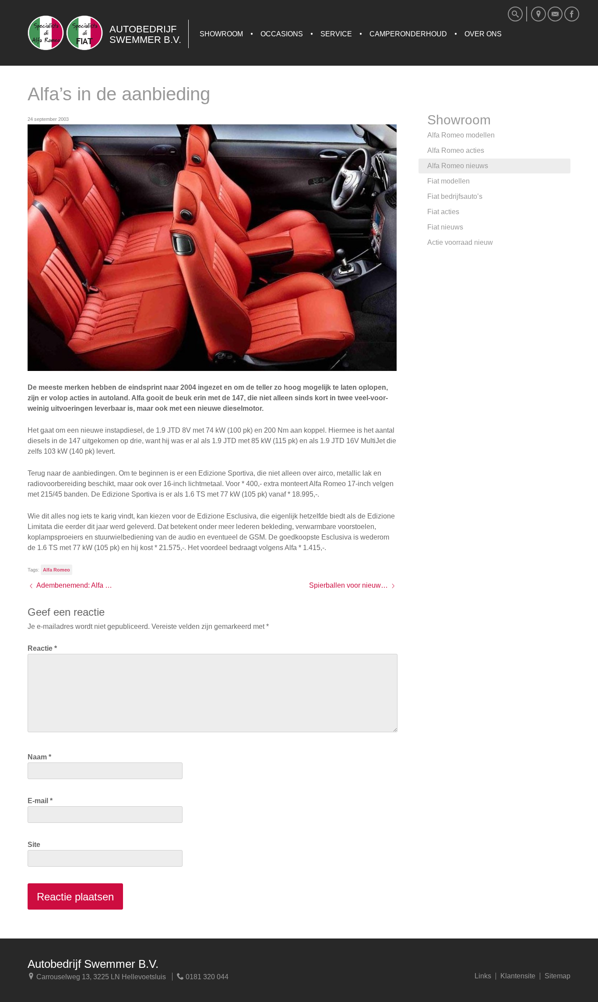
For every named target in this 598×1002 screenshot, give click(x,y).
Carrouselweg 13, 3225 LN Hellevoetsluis (100, 977)
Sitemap (557, 976)
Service (336, 34)
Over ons (483, 34)
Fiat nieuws (445, 227)
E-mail (40, 800)
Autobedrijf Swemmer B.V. (93, 963)
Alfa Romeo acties (455, 150)
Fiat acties (443, 211)
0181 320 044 (206, 977)
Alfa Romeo (56, 569)
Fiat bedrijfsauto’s (454, 196)
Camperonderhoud (408, 34)
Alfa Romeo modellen (461, 135)
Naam (39, 757)
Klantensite (517, 976)
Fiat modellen (448, 181)
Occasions (281, 34)
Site (34, 844)
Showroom (221, 34)
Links (483, 976)
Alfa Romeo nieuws (457, 165)
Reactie (42, 648)
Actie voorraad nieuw (460, 242)
